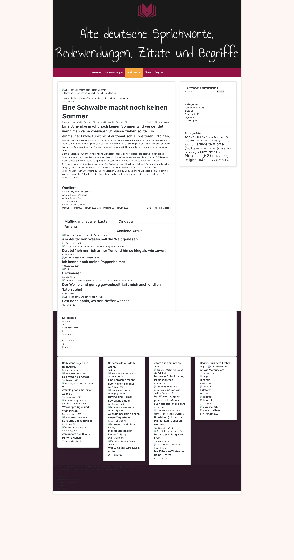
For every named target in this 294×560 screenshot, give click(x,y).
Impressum (62, 476)
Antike (65, 204)
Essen (205, 141)
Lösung (194, 152)
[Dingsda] (205, 376)
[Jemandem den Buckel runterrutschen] (78, 430)
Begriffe (159, 72)
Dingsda (205, 379)
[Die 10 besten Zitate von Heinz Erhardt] (170, 448)
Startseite (96, 72)
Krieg (215, 148)
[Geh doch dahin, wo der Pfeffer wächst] (82, 297)
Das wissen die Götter (75, 376)
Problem (220, 156)
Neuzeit (198, 155)
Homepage (62, 489)
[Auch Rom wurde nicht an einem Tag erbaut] (124, 410)
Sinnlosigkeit (212, 160)
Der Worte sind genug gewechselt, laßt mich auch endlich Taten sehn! (169, 400)
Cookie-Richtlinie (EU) (67, 482)
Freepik (69, 191)
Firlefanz (205, 390)
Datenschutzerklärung (68, 479)
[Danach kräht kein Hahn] (74, 417)
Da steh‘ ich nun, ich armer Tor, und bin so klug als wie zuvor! (114, 250)
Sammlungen (191, 120)
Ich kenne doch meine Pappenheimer (93, 262)
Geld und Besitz (201, 149)
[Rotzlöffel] (206, 397)
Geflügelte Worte (77, 204)
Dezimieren (72, 273)
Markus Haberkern (71, 122)
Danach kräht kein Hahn (77, 420)
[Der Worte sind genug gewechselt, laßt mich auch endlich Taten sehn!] (97, 280)
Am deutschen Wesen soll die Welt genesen (100, 239)
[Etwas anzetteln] (209, 407)
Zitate (148, 72)
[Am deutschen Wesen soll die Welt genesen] (84, 235)
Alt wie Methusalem (212, 369)
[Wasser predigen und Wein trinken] (78, 403)
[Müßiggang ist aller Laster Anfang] (124, 427)
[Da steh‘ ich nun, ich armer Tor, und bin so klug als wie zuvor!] (93, 246)
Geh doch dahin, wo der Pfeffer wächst (95, 301)
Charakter (193, 140)
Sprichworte (133, 72)
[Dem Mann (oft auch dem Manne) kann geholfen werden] (170, 414)
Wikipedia (82, 195)
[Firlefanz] (205, 386)
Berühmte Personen (215, 137)
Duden (81, 198)
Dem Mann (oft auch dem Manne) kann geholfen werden (169, 421)
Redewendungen (114, 72)
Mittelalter (210, 152)
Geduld (189, 145)
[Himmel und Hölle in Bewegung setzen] (124, 393)
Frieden (225, 141)
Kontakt (61, 486)
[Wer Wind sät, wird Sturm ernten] (124, 444)
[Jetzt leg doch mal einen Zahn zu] (78, 386)
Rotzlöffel (206, 400)
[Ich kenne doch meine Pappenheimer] (81, 257)
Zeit (225, 160)
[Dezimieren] (68, 269)
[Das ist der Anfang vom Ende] (169, 431)
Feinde (215, 141)
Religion (194, 160)
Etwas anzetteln (210, 410)
